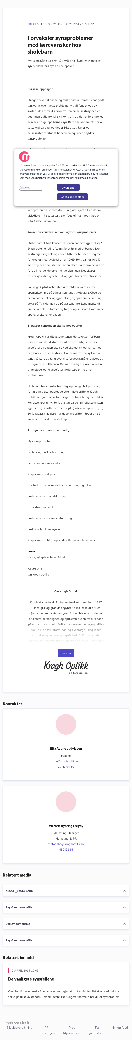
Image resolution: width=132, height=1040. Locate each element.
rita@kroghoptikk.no (66, 761)
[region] (66, 177)
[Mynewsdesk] (17, 1022)
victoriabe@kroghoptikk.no (66, 844)
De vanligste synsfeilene (31, 978)
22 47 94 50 (66, 767)
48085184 (66, 849)
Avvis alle (68, 187)
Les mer (66, 653)
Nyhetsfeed (120, 1027)
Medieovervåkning (19, 1027)
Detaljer (25, 187)
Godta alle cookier (72, 196)
